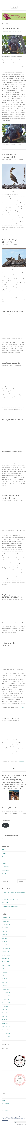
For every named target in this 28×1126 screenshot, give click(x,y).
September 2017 (6, 965)
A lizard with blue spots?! (8, 644)
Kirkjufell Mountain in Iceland (10, 906)
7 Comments (17, 314)
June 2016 (4, 1013)
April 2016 (4, 1019)
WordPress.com (6, 1110)
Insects (4, 860)
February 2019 (6, 917)
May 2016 (4, 1016)
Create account (6, 1096)
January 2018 (5, 951)
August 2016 (5, 1006)
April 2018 (4, 941)
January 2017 (5, 989)
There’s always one (11, 718)
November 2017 (6, 958)
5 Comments (16, 422)
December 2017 (6, 955)
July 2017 (4, 968)
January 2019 (5, 921)
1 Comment (16, 244)
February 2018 (6, 948)
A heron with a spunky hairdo (9, 155)
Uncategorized (6, 870)
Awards (4, 853)
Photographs (5, 866)
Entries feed (5, 1103)
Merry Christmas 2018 (12, 311)
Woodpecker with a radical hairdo (11, 496)
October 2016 (5, 999)
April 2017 (4, 979)
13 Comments (17, 31)
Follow (5, 825)
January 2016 (5, 1030)
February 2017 (6, 985)
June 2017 (4, 972)
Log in (3, 1100)
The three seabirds (11, 363)
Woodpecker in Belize (12, 419)
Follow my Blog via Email (10, 808)
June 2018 (4, 934)
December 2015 (6, 1033)
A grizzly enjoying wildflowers (12, 595)
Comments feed (6, 1107)
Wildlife (4, 873)
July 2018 (4, 931)
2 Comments (16, 648)
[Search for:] (10, 881)
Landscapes (5, 863)
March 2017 (5, 982)
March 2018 (5, 945)
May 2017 (4, 975)
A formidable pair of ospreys (10, 240)
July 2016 (4, 1009)
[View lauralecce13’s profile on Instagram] (2, 838)
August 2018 (5, 928)
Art (3, 849)
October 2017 (5, 962)
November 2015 (6, 1036)
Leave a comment (18, 159)
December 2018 (6, 924)
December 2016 (6, 992)
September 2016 (6, 1002)
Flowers (4, 856)
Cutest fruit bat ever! (11, 28)
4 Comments (17, 365)
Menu (15, 7)
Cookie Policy (5, 1120)
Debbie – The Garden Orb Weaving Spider (13, 892)
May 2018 (4, 938)
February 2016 (6, 1026)
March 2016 (5, 1023)
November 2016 (6, 996)
